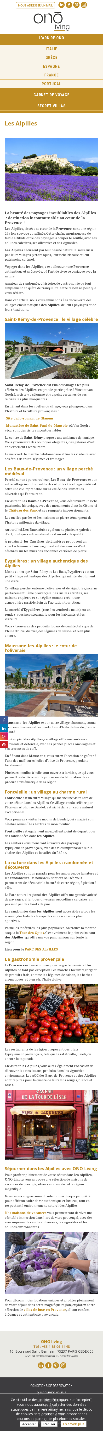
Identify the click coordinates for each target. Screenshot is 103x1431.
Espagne (51, 66)
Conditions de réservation (51, 1386)
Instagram (84, 5)
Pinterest (76, 5)
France (51, 75)
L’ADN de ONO (51, 38)
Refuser (49, 1424)
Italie (51, 49)
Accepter (29, 1424)
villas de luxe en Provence (45, 1309)
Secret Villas (51, 106)
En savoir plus (73, 1424)
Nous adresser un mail (35, 5)
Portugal (51, 83)
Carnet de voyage (51, 95)
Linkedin (61, 5)
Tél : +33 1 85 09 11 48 (51, 1346)
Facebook (69, 5)
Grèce (51, 57)
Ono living (51, 21)
